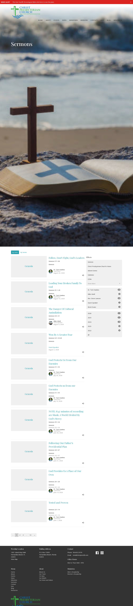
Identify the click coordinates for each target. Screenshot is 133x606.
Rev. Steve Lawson (104, 298)
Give (102, 20)
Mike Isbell (104, 294)
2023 (104, 326)
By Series (23, 252)
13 (30, 535)
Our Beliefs (42, 578)
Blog (109, 20)
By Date (15, 252)
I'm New (41, 576)
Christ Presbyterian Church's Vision (99, 266)
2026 (104, 313)
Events (56, 20)
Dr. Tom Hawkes (104, 290)
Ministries (73, 20)
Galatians (91, 275)
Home (40, 20)
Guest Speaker (104, 303)
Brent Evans (104, 307)
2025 (104, 318)
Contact (93, 20)
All (88, 335)
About (48, 20)
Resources (118, 20)
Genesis (90, 262)
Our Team (42, 574)
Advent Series (92, 271)
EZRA (89, 279)
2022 (104, 330)
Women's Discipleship (74, 574)
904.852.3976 (77, 552)
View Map (14, 559)
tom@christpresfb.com (80, 555)
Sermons (84, 20)
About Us (42, 572)
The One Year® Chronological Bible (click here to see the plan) (33, 2)
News (64, 20)
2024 (104, 322)
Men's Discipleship (73, 572)
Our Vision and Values (46, 580)
